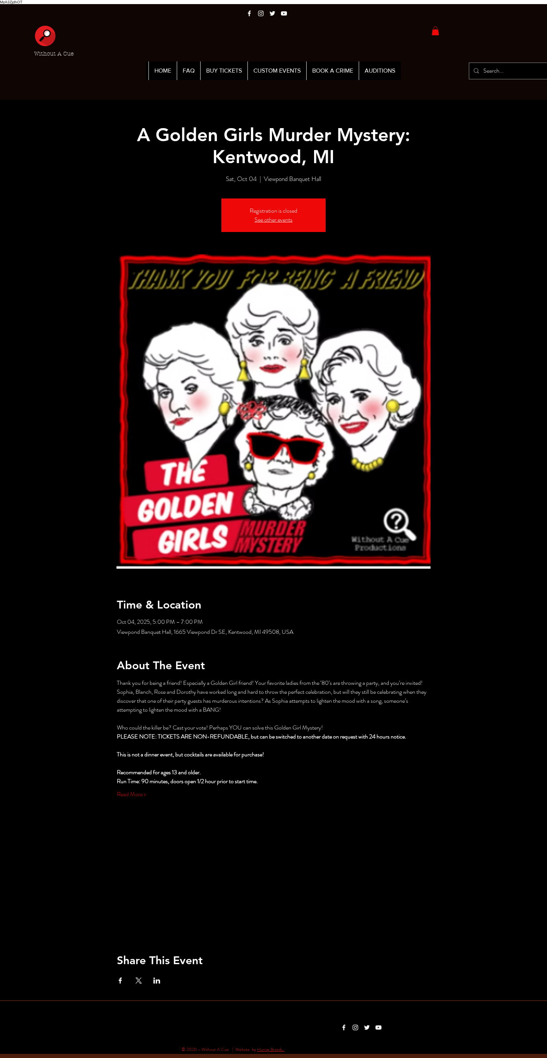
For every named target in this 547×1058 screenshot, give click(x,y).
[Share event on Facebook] (120, 981)
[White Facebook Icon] (249, 13)
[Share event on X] (138, 981)
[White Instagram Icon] (261, 13)
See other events (273, 219)
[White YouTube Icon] (284, 13)
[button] (435, 30)
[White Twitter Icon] (272, 13)
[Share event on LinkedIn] (156, 981)
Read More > (131, 794)
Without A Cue (54, 53)
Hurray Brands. (271, 1049)
